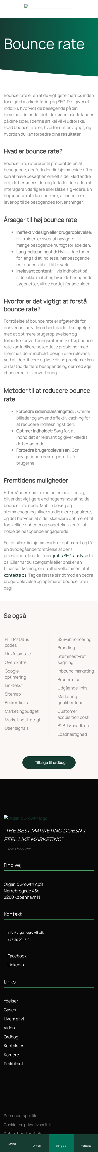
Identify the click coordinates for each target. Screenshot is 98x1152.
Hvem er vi (14, 1019)
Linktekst (14, 685)
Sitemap (13, 694)
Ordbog (11, 1037)
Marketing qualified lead (70, 699)
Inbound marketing (76, 671)
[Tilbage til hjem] (49, 9)
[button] (12, 1143)
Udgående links (72, 688)
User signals (17, 728)
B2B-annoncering (74, 639)
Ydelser (11, 1001)
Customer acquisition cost (73, 714)
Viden (9, 1028)
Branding (66, 648)
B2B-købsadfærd (74, 725)
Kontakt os (14, 1046)
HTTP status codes (17, 642)
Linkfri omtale (18, 654)
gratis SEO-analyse (70, 555)
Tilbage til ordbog (50, 762)
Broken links (16, 702)
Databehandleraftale (23, 1133)
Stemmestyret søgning (72, 659)
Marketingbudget (22, 711)
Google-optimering (15, 674)
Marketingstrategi (22, 720)
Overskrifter (16, 662)
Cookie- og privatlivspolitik (28, 1124)
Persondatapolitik (20, 1115)
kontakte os (15, 575)
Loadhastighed (72, 734)
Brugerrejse (69, 679)
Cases (10, 1010)
